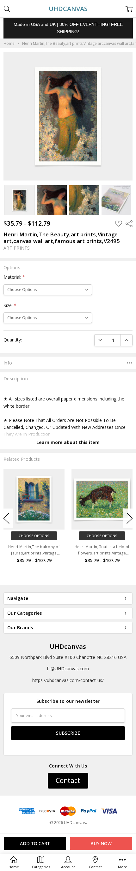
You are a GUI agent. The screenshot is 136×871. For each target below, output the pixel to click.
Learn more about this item (68, 442)
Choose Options (34, 536)
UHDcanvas (68, 646)
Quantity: (12, 340)
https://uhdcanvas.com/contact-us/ (68, 680)
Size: (9, 305)
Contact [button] (68, 780)
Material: (14, 277)
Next (129, 518)
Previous (6, 518)
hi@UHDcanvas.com (68, 669)
